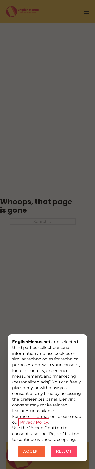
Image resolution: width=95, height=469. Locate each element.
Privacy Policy (34, 422)
